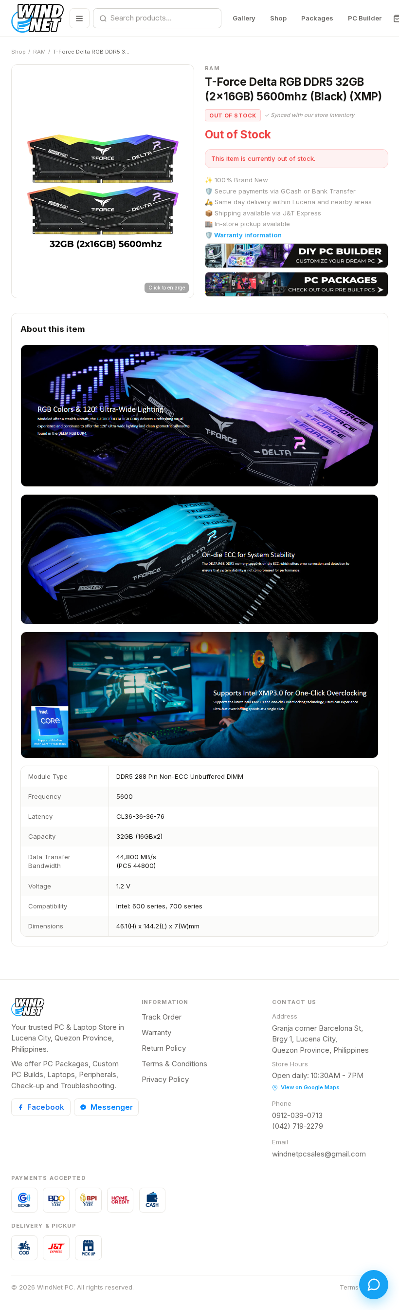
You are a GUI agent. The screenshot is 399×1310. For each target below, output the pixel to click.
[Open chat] (373, 1284)
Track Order (161, 1016)
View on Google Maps (310, 1087)
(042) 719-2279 (297, 1126)
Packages (317, 18)
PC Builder (364, 18)
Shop (278, 18)
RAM (39, 51)
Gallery (244, 18)
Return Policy (164, 1048)
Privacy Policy (165, 1079)
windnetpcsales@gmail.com (319, 1153)
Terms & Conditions (174, 1063)
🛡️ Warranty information (243, 235)
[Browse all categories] (80, 18)
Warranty (156, 1032)
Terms (349, 1287)
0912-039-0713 (297, 1115)
